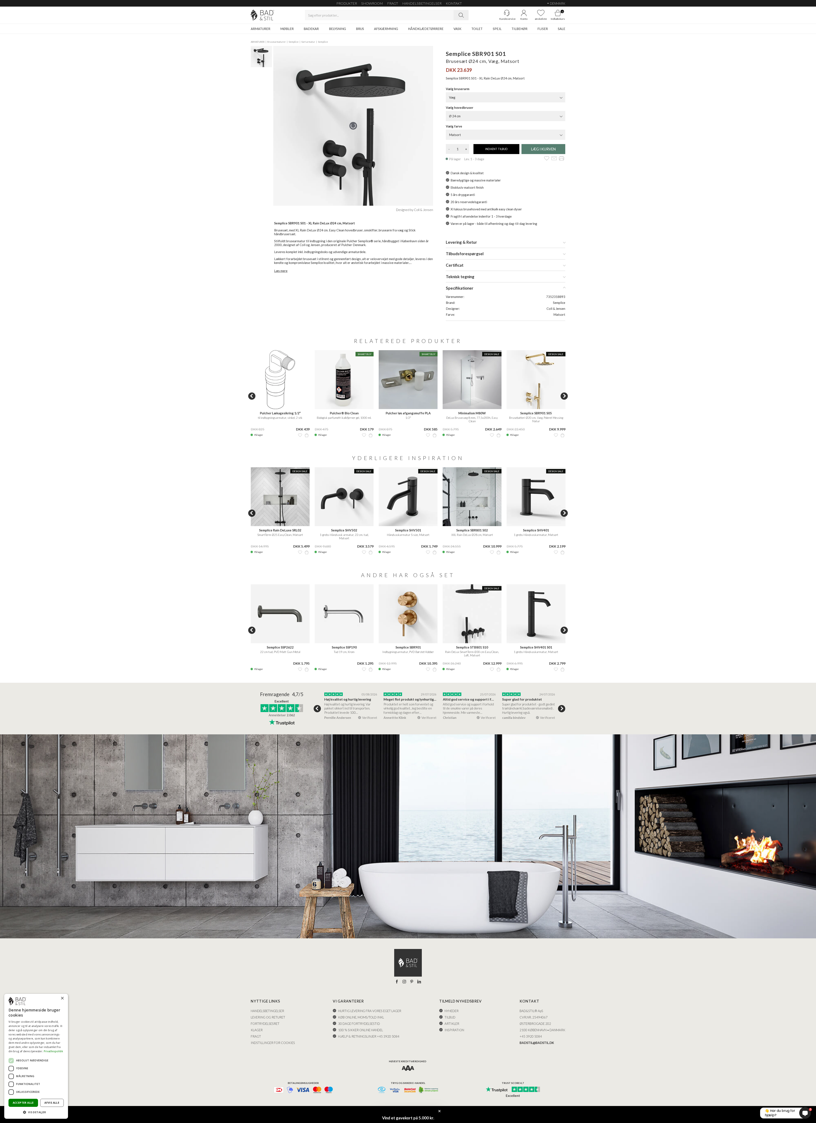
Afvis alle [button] (51, 1103)
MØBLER (287, 29)
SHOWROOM (372, 3)
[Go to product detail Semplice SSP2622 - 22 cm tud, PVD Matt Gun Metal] (280, 613)
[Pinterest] (412, 982)
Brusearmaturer (276, 41)
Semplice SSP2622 (280, 647)
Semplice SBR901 (408, 647)
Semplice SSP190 (344, 647)
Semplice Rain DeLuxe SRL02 (280, 530)
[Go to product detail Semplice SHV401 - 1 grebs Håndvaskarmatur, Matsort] (536, 496)
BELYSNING (337, 29)
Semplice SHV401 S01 (536, 647)
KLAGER (257, 1030)
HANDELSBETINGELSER (422, 3)
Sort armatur (308, 41)
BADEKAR (311, 29)
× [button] (62, 998)
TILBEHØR (519, 29)
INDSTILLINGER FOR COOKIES (273, 1043)
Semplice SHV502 (344, 530)
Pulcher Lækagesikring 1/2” (280, 413)
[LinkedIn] (419, 982)
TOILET (477, 29)
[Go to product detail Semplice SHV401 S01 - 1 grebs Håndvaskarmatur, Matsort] (536, 613)
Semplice (294, 41)
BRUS (360, 29)
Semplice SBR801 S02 (472, 530)
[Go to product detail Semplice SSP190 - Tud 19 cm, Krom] (344, 613)
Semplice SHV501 (408, 530)
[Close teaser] (439, 1111)
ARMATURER (260, 29)
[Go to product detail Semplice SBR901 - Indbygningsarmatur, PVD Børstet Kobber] (408, 613)
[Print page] (561, 158)
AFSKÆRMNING (386, 29)
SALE (561, 29)
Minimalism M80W (472, 413)
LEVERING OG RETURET (268, 1017)
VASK (457, 29)
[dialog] (36, 1056)
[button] (36, 1112)
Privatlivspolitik (53, 1051)
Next (564, 396)
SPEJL (497, 29)
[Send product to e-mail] (554, 158)
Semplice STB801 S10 (472, 647)
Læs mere (281, 271)
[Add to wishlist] (546, 158)
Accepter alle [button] (23, 1103)
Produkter (346, 3)
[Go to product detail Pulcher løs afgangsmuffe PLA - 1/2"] (408, 379)
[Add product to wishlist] (300, 435)
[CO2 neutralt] (429, 1090)
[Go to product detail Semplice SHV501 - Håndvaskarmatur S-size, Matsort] (408, 496)
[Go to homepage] (262, 15)
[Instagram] (404, 982)
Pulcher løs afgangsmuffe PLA (408, 413)
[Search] (461, 15)
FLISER (542, 29)
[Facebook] (397, 982)
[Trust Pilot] (496, 1090)
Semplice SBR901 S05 (536, 413)
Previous (251, 396)
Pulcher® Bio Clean (344, 413)
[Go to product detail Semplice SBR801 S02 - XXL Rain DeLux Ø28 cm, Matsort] (472, 496)
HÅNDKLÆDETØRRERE (425, 29)
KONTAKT (454, 3)
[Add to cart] (307, 435)
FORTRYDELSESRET (265, 1023)
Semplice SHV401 (536, 530)
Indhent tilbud (496, 149)
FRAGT (392, 3)
